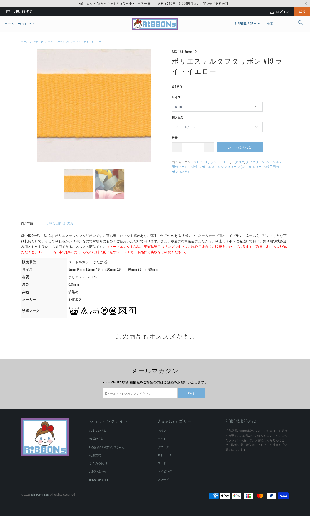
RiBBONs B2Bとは (247, 23)
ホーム (10, 23)
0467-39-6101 (23, 11)
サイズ (176, 97)
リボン (260, 167)
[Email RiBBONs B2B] (8, 11)
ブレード (163, 479)
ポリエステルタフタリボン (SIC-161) (228, 167)
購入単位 (178, 117)
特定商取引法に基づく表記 (107, 447)
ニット (161, 439)
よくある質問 (98, 463)
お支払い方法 (98, 430)
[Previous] (25, 105)
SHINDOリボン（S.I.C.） (212, 162)
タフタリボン (255, 162)
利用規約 (95, 455)
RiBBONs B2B (40, 494)
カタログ (25, 23)
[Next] (162, 105)
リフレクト (164, 447)
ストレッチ (164, 455)
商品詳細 (27, 223)
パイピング (164, 471)
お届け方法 (96, 439)
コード (161, 463)
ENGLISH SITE (98, 479)
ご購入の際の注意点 (60, 223)
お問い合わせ (98, 471)
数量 (175, 138)
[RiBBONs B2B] (155, 24)
